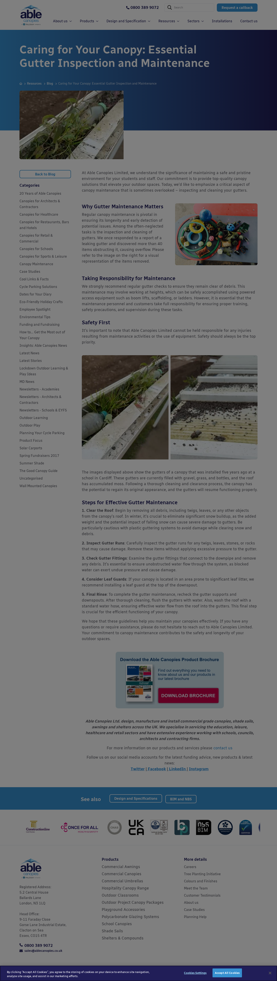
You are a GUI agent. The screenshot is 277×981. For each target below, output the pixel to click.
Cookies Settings (195, 973)
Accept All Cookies (227, 973)
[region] (138, 973)
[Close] (270, 973)
